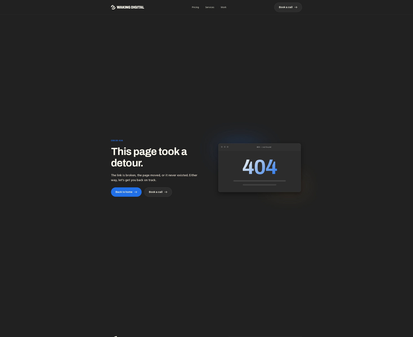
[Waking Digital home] (127, 7)
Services (209, 7)
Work (223, 7)
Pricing (195, 7)
